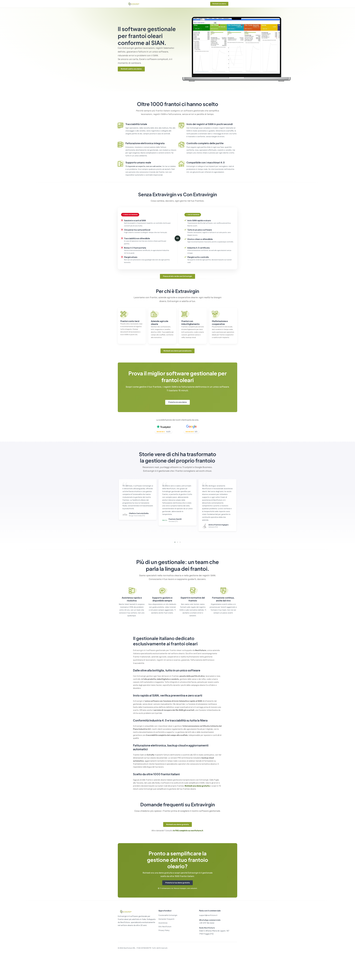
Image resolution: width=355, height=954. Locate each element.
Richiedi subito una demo (131, 69)
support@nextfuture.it (208, 915)
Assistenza (162, 923)
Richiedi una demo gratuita (197, 786)
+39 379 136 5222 (206, 923)
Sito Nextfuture (164, 927)
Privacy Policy (163, 930)
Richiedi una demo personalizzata (177, 351)
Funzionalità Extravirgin (167, 915)
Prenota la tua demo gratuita (177, 883)
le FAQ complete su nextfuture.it (188, 831)
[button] (175, 542)
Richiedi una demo (219, 4)
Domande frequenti (166, 919)
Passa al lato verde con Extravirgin (177, 276)
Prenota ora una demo (177, 402)
